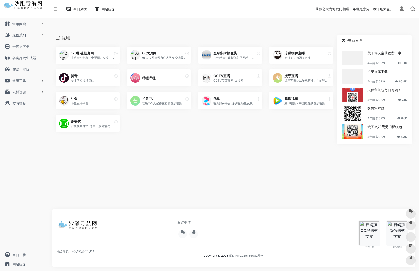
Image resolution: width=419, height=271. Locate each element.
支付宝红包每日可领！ (384, 90)
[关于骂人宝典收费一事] (352, 58)
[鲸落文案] (79, 226)
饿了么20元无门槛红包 (384, 127)
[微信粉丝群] (352, 113)
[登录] (401, 9)
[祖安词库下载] (352, 76)
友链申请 (184, 222)
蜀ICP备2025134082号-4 (246, 255)
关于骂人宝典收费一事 (384, 53)
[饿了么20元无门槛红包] (352, 131)
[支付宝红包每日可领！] (352, 95)
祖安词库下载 (377, 71)
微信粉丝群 (375, 108)
